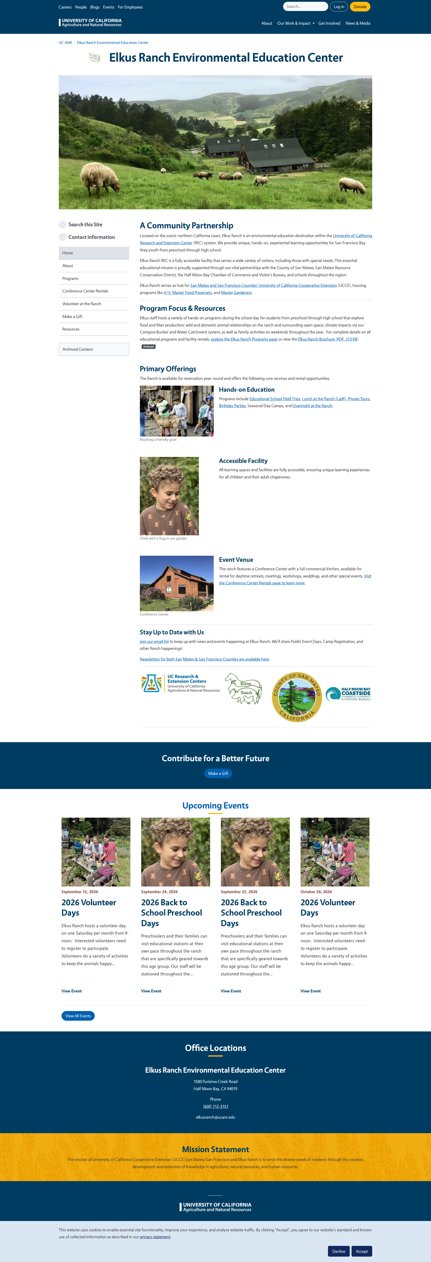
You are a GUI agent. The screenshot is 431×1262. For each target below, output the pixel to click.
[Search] (325, 6)
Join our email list (154, 641)
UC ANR (65, 42)
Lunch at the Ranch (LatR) (324, 398)
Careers (65, 7)
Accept (362, 1251)
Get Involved (329, 23)
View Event (72, 991)
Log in (339, 6)
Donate (360, 6)
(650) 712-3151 (215, 1106)
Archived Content (78, 349)
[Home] (90, 23)
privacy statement (155, 1236)
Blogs (94, 7)
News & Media (358, 23)
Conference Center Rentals (85, 291)
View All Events (78, 1015)
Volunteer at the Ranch (81, 303)
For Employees (130, 7)
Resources (70, 329)
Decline (338, 1251)
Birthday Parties (232, 405)
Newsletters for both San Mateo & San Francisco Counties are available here (204, 659)
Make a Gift (72, 316)
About (267, 23)
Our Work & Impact (293, 23)
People (81, 7)
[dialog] (215, 1241)
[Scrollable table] (256, 700)
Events (108, 7)
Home (67, 252)
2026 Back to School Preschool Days (171, 912)
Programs (70, 278)
